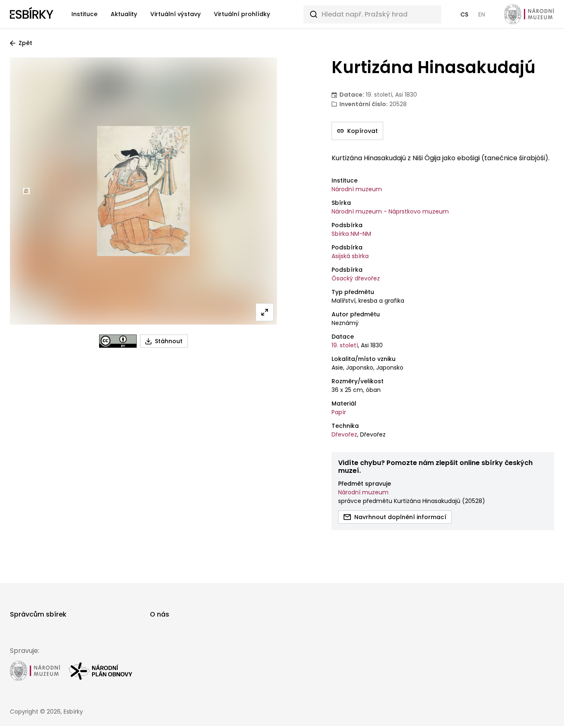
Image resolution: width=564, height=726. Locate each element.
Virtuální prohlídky (242, 14)
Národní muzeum (357, 189)
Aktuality (124, 14)
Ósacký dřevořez (356, 278)
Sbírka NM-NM (351, 234)
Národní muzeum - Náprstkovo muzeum (390, 211)
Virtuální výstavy (175, 14)
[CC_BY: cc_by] (118, 341)
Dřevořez (344, 434)
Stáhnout (168, 341)
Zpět (25, 43)
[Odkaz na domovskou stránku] (31, 14)
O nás (159, 614)
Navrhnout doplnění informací (400, 517)
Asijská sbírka (350, 256)
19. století (345, 345)
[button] (464, 14)
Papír (339, 412)
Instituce (84, 14)
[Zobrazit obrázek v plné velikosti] (265, 312)
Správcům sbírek (38, 614)
